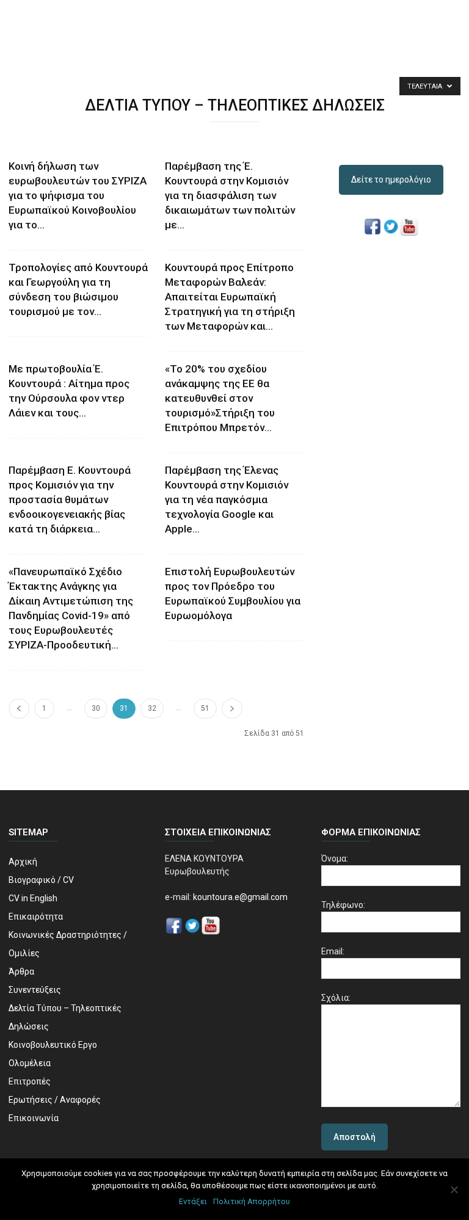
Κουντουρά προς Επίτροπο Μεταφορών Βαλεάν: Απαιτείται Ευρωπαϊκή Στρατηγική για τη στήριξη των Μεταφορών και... (230, 296)
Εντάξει (193, 1201)
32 (152, 708)
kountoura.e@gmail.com (239, 897)
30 (96, 708)
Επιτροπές (30, 1081)
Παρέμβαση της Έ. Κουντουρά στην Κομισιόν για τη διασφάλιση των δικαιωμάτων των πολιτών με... (230, 195)
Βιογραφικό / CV (41, 880)
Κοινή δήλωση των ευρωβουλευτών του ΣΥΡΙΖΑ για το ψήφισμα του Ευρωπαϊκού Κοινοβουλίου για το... (78, 195)
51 (205, 708)
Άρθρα (21, 971)
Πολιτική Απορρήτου (251, 1201)
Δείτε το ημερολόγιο (391, 179)
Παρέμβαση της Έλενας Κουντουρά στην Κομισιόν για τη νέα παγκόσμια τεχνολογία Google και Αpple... (226, 499)
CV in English (33, 898)
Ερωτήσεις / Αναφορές (55, 1100)
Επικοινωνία (34, 1118)
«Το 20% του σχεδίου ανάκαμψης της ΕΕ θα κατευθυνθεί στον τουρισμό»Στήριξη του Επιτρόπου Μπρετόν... (220, 398)
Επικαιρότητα (36, 916)
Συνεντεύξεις (35, 990)
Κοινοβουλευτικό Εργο (53, 1045)
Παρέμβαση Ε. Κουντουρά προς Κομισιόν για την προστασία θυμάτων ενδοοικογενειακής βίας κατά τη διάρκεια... (70, 499)
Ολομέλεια (30, 1063)
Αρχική (23, 861)
